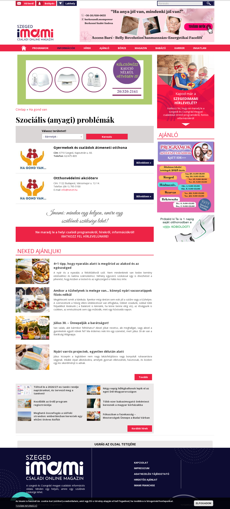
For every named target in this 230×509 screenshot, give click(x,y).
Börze (122, 48)
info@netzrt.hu (69, 189)
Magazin (141, 48)
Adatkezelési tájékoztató (151, 474)
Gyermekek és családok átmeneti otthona (90, 147)
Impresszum (141, 468)
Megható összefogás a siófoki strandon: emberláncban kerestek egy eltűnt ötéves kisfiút (58, 416)
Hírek (87, 48)
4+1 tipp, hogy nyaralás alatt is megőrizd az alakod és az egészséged (96, 265)
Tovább (143, 377)
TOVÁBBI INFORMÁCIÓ (26, 506)
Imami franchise (144, 485)
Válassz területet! (54, 131)
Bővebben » (143, 162)
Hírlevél (29, 3)
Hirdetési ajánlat (145, 479)
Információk (66, 48)
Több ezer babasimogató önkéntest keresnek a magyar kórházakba (126, 403)
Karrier (179, 48)
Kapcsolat (141, 462)
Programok (40, 48)
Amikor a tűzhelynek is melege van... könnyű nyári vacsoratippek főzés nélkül (103, 292)
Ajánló (104, 48)
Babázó (160, 48)
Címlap (24, 48)
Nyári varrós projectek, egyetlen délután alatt (89, 351)
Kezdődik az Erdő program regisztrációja (50, 403)
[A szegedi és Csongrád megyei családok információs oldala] (46, 33)
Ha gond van (38, 109)
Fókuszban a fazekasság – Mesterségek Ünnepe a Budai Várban (126, 416)
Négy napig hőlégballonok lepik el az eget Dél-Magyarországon (126, 390)
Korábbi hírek (140, 428)
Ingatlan (199, 48)
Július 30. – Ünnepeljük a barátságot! (81, 323)
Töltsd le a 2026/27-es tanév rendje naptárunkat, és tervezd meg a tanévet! (56, 390)
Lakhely (70, 3)
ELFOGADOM (203, 503)
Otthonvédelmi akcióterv (76, 178)
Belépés (50, 3)
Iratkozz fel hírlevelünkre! (84, 236)
